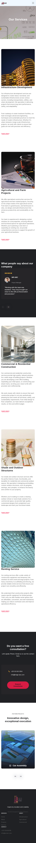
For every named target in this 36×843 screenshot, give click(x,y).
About (3, 819)
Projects (3, 822)
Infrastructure (23, 817)
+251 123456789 (6, 830)
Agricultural (22, 819)
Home (3, 817)
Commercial (23, 822)
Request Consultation (18, 685)
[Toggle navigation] (33, 3)
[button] (3, 307)
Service (3, 825)
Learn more (5, 133)
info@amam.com (6, 833)
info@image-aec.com (17, 675)
